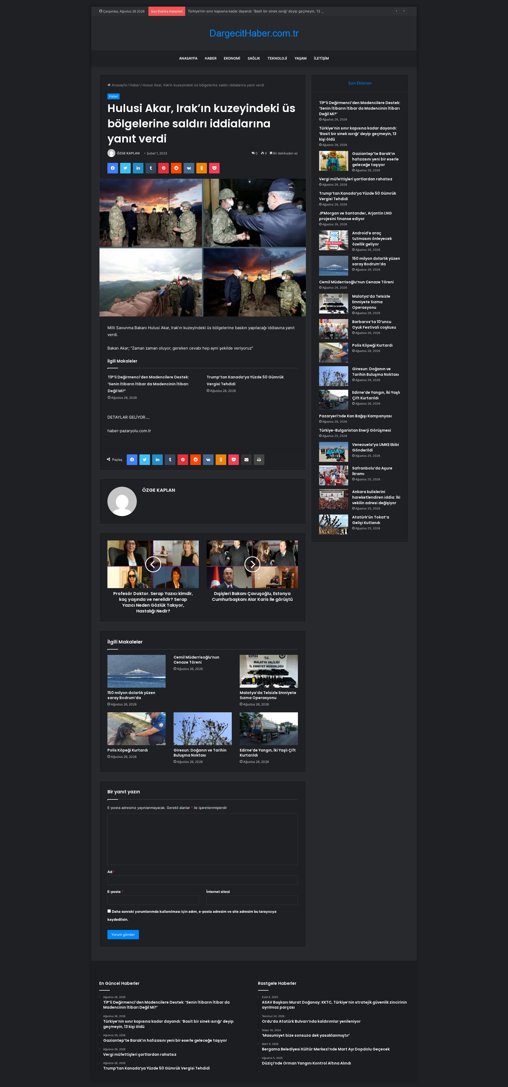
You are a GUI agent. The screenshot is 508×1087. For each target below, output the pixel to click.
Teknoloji (277, 58)
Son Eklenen (360, 83)
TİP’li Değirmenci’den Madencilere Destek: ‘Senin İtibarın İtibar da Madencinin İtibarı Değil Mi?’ (148, 383)
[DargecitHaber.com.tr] (254, 33)
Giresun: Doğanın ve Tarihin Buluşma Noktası (200, 753)
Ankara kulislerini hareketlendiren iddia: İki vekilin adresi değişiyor (376, 497)
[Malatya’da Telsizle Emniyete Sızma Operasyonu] (269, 671)
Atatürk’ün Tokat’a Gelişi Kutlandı (370, 520)
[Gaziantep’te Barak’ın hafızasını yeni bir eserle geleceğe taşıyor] (333, 161)
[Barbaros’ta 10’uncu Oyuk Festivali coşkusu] (333, 329)
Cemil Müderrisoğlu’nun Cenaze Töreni (196, 660)
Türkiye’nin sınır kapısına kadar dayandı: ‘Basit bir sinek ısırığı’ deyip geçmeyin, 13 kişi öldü (261, 11)
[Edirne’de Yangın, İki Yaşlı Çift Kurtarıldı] (269, 728)
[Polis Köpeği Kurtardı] (136, 728)
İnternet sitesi (218, 891)
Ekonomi (232, 58)
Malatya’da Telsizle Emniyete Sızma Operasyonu (268, 695)
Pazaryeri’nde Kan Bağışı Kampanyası (355, 416)
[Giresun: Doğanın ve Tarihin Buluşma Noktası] (203, 728)
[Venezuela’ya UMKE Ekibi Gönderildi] (333, 452)
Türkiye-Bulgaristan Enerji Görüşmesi (355, 430)
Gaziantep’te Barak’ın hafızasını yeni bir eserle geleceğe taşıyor (375, 159)
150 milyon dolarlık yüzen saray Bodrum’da (131, 695)
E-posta (115, 891)
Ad (111, 872)
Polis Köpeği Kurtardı (127, 750)
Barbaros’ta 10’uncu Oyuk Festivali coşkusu (374, 324)
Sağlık (254, 58)
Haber (210, 58)
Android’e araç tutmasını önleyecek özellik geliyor (372, 238)
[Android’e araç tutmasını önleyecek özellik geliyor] (333, 240)
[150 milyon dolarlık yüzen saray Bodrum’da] (136, 671)
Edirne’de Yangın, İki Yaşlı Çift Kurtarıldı (268, 753)
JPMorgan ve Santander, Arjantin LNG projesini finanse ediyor (355, 216)
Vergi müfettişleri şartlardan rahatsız (355, 179)
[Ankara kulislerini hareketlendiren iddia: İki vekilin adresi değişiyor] (333, 499)
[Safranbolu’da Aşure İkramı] (333, 475)
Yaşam (300, 58)
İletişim (321, 58)
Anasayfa (188, 58)
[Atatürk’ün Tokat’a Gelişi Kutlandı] (333, 524)
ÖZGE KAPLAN (128, 153)
